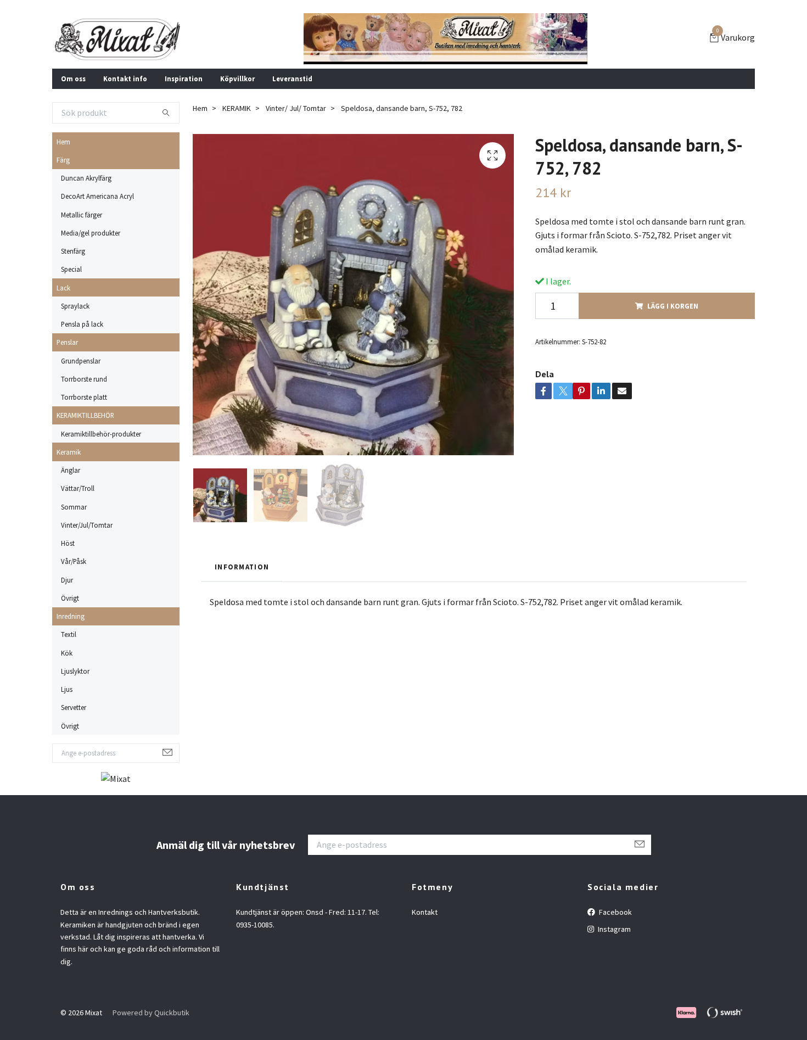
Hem (63, 141)
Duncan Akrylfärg (86, 178)
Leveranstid (292, 78)
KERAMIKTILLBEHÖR (85, 415)
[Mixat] (117, 39)
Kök (66, 652)
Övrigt (70, 598)
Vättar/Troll (77, 488)
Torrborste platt (84, 397)
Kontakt (425, 912)
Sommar (74, 506)
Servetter (73, 707)
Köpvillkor (237, 78)
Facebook (614, 912)
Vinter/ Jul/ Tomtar (296, 108)
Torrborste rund (84, 378)
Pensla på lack (82, 324)
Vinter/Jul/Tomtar (87, 525)
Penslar (67, 342)
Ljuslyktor (75, 671)
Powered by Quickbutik (151, 1012)
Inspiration (184, 78)
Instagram (613, 929)
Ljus (66, 689)
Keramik (69, 452)
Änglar (70, 470)
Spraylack (75, 305)
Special (71, 269)
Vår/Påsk (73, 561)
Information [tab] (242, 566)
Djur (67, 579)
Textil (68, 634)
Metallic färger (81, 214)
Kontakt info (125, 78)
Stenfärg (73, 251)
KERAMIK (236, 108)
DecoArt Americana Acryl (97, 196)
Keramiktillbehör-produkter (101, 433)
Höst (68, 543)
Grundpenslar (80, 360)
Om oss (73, 78)
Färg (63, 159)
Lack (63, 287)
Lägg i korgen (672, 305)
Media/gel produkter (90, 232)
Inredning (71, 616)
